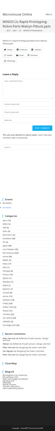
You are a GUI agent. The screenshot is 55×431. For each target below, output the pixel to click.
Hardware (7, 238)
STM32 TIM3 (8, 307)
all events (7, 207)
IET (4, 242)
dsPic (5, 231)
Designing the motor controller (32, 347)
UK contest (7, 318)
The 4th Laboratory (11, 386)
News (5, 263)
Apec (5, 220)
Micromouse (8, 253)
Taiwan (6, 310)
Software (7, 300)
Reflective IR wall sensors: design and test (25, 339)
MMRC (6, 260)
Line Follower (8, 249)
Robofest (7, 282)
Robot (5, 285)
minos (5, 256)
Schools (6, 292)
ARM (5, 224)
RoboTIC (6, 289)
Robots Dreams (9, 384)
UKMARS (6, 321)
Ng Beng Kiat (8, 380)
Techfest (6, 314)
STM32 (6, 303)
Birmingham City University (15, 375)
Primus (6, 274)
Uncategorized (9, 325)
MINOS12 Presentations (32, 30)
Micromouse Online (17, 14)
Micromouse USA (10, 377)
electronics (7, 235)
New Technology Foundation (15, 379)
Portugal (6, 271)
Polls (5, 267)
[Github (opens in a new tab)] (29, 4)
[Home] (3, 30)
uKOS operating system (13, 388)
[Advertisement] (23, 175)
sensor (6, 296)
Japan (5, 245)
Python (6, 278)
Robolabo (7, 382)
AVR (4, 227)
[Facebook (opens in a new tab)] (26, 4)
